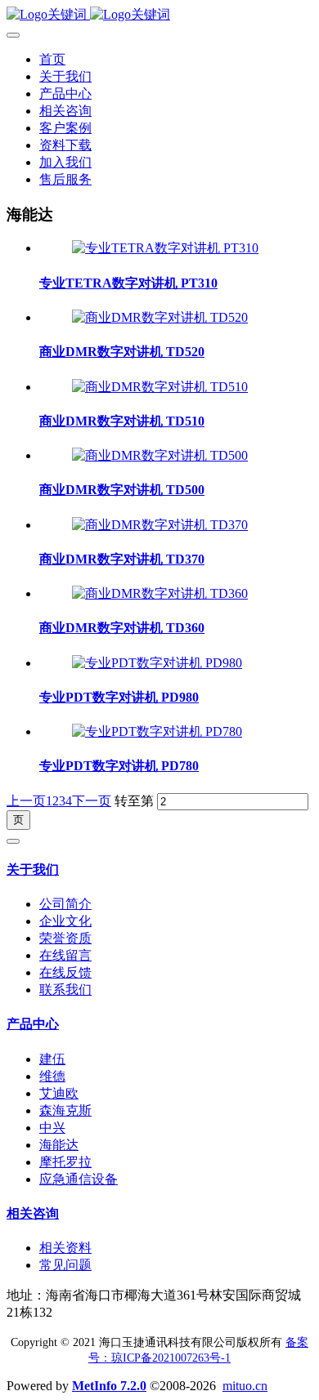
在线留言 (65, 955)
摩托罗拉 (65, 1162)
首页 (52, 59)
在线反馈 (65, 972)
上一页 (26, 801)
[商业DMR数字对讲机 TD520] (160, 317)
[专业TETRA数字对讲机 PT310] (165, 248)
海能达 (59, 1145)
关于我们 (33, 869)
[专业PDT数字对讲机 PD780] (157, 731)
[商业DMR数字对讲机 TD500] (160, 455)
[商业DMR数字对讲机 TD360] (160, 593)
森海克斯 (65, 1110)
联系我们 (65, 989)
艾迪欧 (59, 1093)
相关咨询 (33, 1213)
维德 (52, 1076)
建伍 (52, 1059)
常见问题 (65, 1265)
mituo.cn (244, 1386)
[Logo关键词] (159, 15)
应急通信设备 (78, 1179)
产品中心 (33, 1024)
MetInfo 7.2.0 (109, 1386)
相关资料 (65, 1248)
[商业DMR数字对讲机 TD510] (160, 387)
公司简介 (65, 904)
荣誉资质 (65, 938)
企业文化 (65, 921)
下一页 (91, 801)
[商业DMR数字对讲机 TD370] (160, 525)
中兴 (52, 1128)
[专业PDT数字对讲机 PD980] (157, 663)
